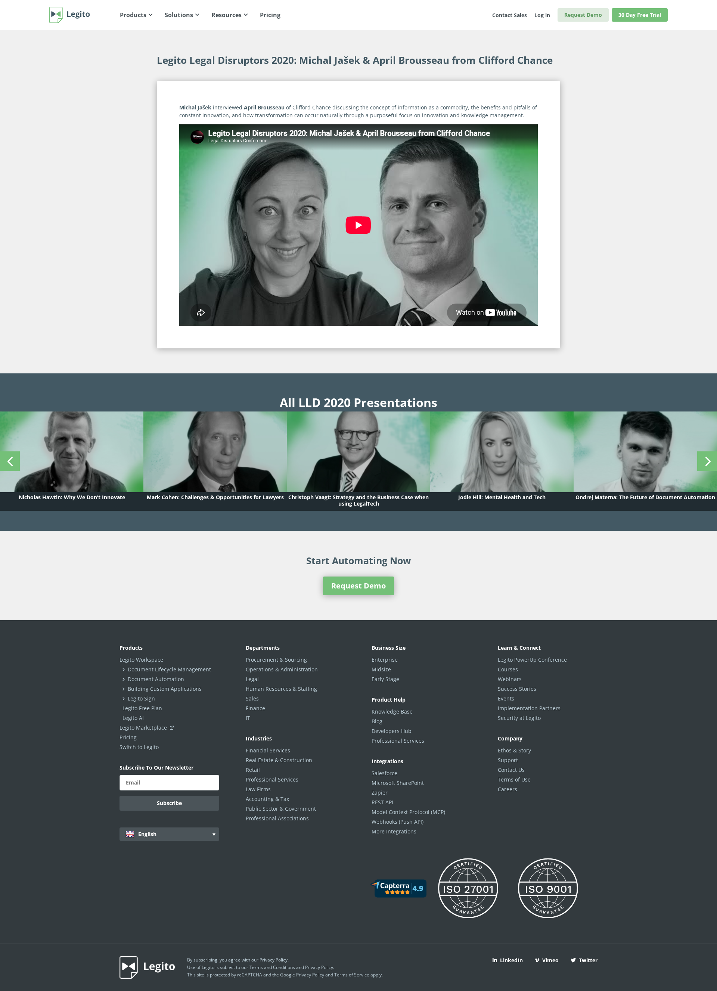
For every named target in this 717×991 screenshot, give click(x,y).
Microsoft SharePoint (398, 782)
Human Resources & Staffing (281, 688)
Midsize (381, 669)
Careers (507, 789)
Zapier (380, 792)
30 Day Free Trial (639, 14)
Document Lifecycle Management (169, 669)
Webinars (510, 679)
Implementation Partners (529, 708)
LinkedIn (511, 960)
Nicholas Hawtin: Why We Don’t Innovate (72, 497)
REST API (382, 802)
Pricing (128, 737)
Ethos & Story (514, 750)
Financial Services (268, 750)
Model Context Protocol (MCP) (408, 812)
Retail (253, 769)
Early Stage (385, 679)
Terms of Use (514, 779)
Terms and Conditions (272, 967)
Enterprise (385, 659)
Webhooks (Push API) (397, 821)
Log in (542, 15)
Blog (377, 721)
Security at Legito (519, 717)
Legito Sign (141, 698)
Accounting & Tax (267, 798)
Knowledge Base (392, 711)
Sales (252, 698)
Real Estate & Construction (279, 760)
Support (508, 760)
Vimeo (550, 960)
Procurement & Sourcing (276, 659)
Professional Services (272, 779)
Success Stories (517, 688)
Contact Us (511, 769)
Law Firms (258, 789)
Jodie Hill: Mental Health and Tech (502, 497)
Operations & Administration (282, 669)
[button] (10, 461)
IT (248, 717)
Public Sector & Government (281, 808)
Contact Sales (509, 15)
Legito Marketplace (144, 727)
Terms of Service (351, 975)
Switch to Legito (139, 747)
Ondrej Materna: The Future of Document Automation (645, 497)
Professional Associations (277, 818)
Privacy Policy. (319, 967)
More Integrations (394, 831)
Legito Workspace (141, 659)
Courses (508, 669)
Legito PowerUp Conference (532, 659)
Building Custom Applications (165, 688)
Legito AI (133, 717)
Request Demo (583, 14)
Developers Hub (392, 730)
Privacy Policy (274, 960)
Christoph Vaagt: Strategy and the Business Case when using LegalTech (358, 500)
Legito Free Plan (142, 708)
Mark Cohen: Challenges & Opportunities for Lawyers (215, 497)
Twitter (588, 960)
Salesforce (384, 773)
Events (506, 698)
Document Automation (156, 679)
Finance (255, 708)
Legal (252, 679)
